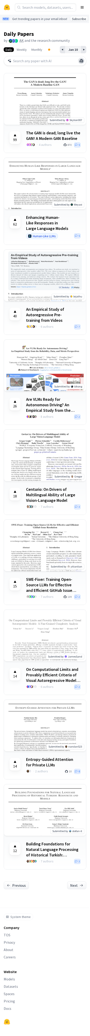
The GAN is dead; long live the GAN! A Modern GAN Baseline (53, 135)
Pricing (9, 1001)
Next (74, 885)
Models (9, 979)
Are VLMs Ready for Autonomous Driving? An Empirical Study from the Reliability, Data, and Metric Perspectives (50, 405)
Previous (19, 885)
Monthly (36, 50)
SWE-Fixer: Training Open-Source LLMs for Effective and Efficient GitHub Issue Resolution (49, 585)
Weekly (22, 50)
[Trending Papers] (49, 49)
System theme (20, 917)
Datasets (11, 986)
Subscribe (79, 19)
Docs (7, 1008)
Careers (10, 957)
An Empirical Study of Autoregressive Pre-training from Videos (45, 315)
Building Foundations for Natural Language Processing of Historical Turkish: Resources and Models (52, 849)
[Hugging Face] (7, 1022)
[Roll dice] (81, 61)
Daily (9, 50)
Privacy (9, 942)
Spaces (9, 993)
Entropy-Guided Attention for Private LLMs (49, 762)
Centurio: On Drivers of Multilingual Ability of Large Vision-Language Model (50, 495)
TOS (7, 935)
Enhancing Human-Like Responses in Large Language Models (47, 223)
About (8, 949)
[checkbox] (15, 137)
